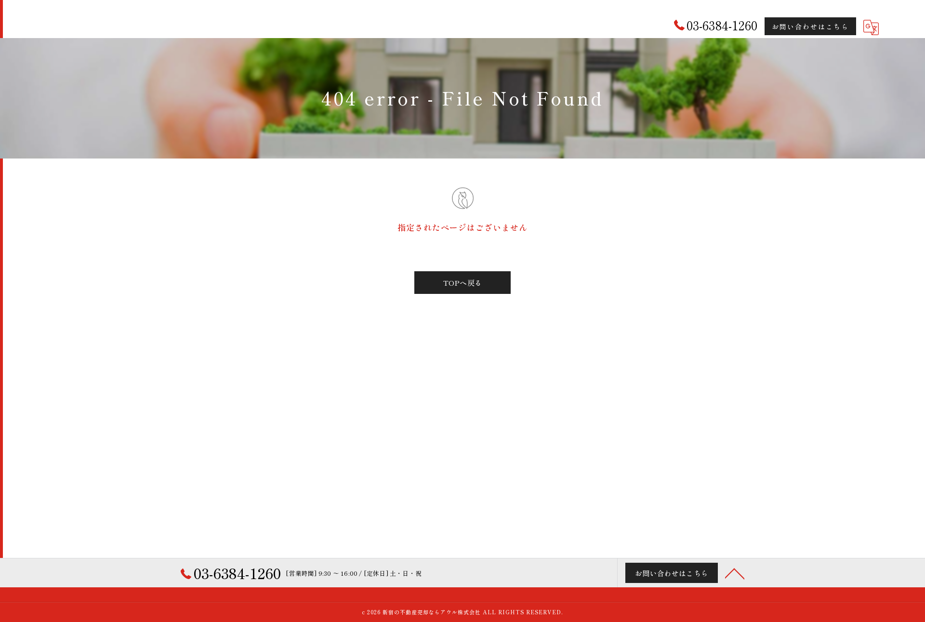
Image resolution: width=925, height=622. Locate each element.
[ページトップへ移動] (734, 572)
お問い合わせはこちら (810, 26)
